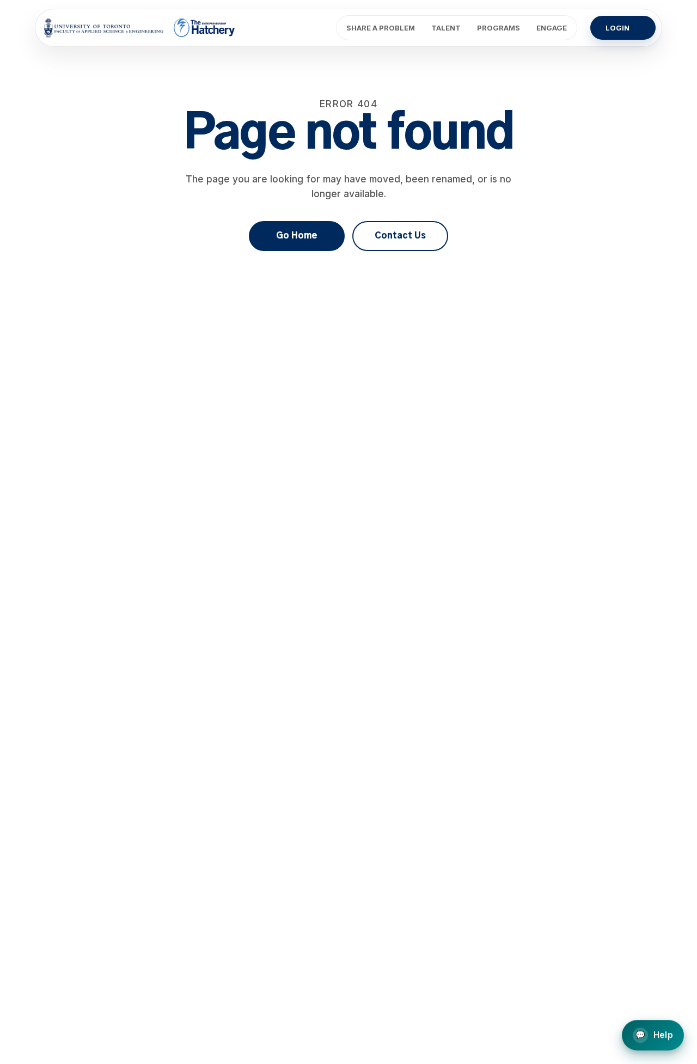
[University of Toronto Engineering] (103, 28)
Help (654, 1035)
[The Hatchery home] (205, 28)
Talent (446, 27)
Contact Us (400, 235)
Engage (551, 27)
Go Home (296, 235)
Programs (498, 27)
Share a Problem (380, 27)
